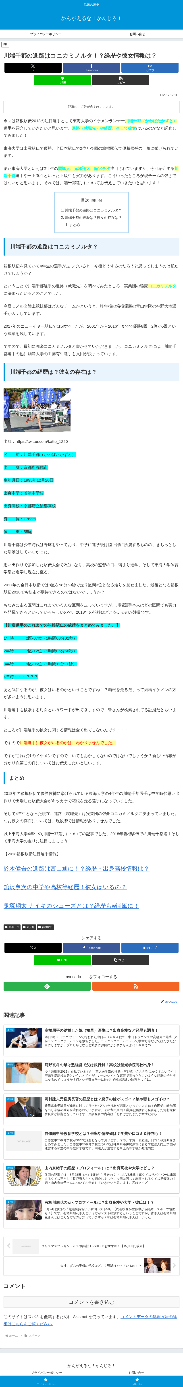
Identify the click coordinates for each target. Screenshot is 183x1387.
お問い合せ (136, 1372)
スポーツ (13, 927)
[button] (120, 80)
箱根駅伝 (47, 927)
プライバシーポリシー (46, 1372)
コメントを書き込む (91, 1302)
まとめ (74, 225)
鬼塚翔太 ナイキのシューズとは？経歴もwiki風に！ (71, 905)
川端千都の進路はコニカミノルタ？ (93, 210)
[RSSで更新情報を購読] (135, 986)
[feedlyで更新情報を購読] (47, 986)
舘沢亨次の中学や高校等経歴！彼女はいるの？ (65, 887)
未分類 (31, 927)
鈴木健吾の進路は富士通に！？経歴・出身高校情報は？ (77, 868)
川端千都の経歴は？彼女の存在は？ (93, 218)
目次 (85, 200)
